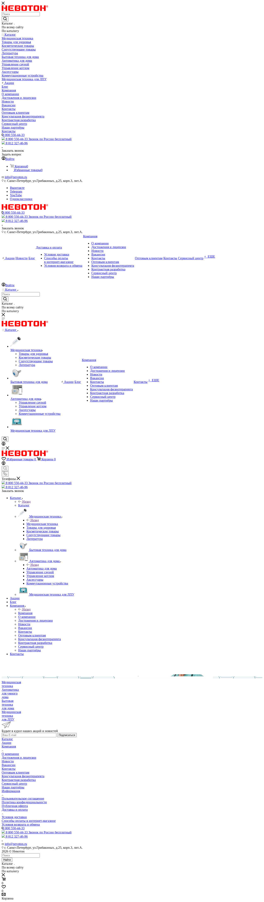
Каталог (23, 505)
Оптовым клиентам (15, 772)
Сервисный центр (14, 783)
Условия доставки (14, 817)
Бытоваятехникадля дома (8, 704)
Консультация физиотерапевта (23, 776)
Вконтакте (17, 188)
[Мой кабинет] (3, 444)
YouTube (16, 195)
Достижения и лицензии (19, 757)
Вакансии (8, 765)
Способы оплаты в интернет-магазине (29, 821)
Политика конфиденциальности (24, 802)
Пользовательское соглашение (23, 798)
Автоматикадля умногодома (10, 693)
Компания (25, 613)
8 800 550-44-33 (14, 135)
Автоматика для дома (41, 568)
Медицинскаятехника (11, 684)
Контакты (8, 768)
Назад (26, 501)
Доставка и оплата (15, 809)
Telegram (16, 191)
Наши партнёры (13, 787)
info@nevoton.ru (16, 177)
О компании (10, 754)
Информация (11, 791)
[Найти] (5, 19)
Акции (6, 742)
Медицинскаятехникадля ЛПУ (11, 715)
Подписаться (67, 735)
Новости (8, 761)
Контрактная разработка (19, 780)
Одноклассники (21, 199)
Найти (7, 859)
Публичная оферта (15, 806)
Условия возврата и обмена (21, 824)
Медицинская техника (42, 524)
